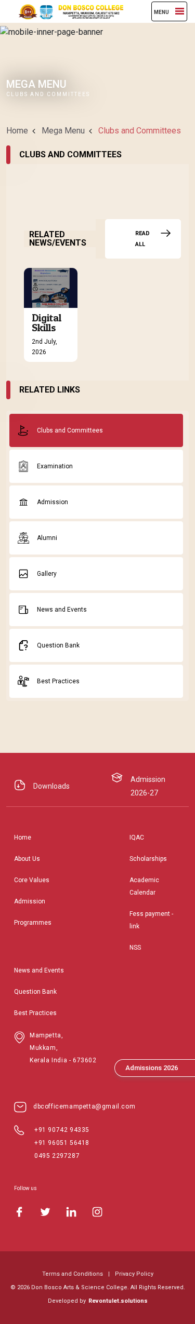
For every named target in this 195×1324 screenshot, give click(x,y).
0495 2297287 (57, 1155)
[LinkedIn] (71, 1212)
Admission (52, 502)
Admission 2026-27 (148, 786)
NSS (135, 947)
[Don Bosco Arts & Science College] (66, 11)
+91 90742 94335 (61, 1129)
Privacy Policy (134, 1274)
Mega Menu (63, 131)
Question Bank (58, 645)
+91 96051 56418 (61, 1142)
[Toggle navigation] (179, 11)
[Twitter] (45, 1212)
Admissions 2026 (151, 1068)
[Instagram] (97, 1212)
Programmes (32, 922)
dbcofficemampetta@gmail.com (84, 1106)
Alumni (47, 538)
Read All (142, 239)
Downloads (51, 786)
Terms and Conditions (72, 1274)
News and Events (62, 609)
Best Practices (58, 681)
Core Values (31, 880)
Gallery (47, 573)
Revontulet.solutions (118, 1301)
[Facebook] (19, 1212)
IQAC (136, 837)
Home (17, 131)
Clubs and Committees (70, 430)
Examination (55, 466)
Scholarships (148, 858)
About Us (27, 858)
